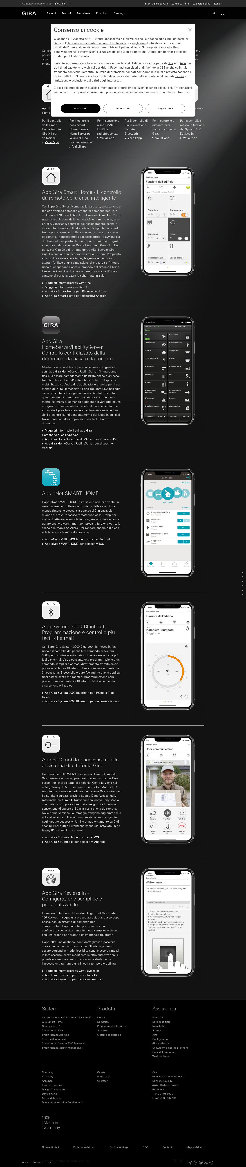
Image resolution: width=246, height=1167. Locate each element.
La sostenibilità (202, 3)
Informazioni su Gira (156, 3)
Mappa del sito (195, 1147)
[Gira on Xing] (206, 1162)
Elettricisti (61, 3)
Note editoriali (50, 1147)
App (50, 1162)
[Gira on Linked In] (201, 1162)
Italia (217, 3)
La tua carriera (180, 3)
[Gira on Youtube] (195, 1162)
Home (25, 1162)
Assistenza (38, 1162)
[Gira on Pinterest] (211, 1162)
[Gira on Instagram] (190, 1162)
